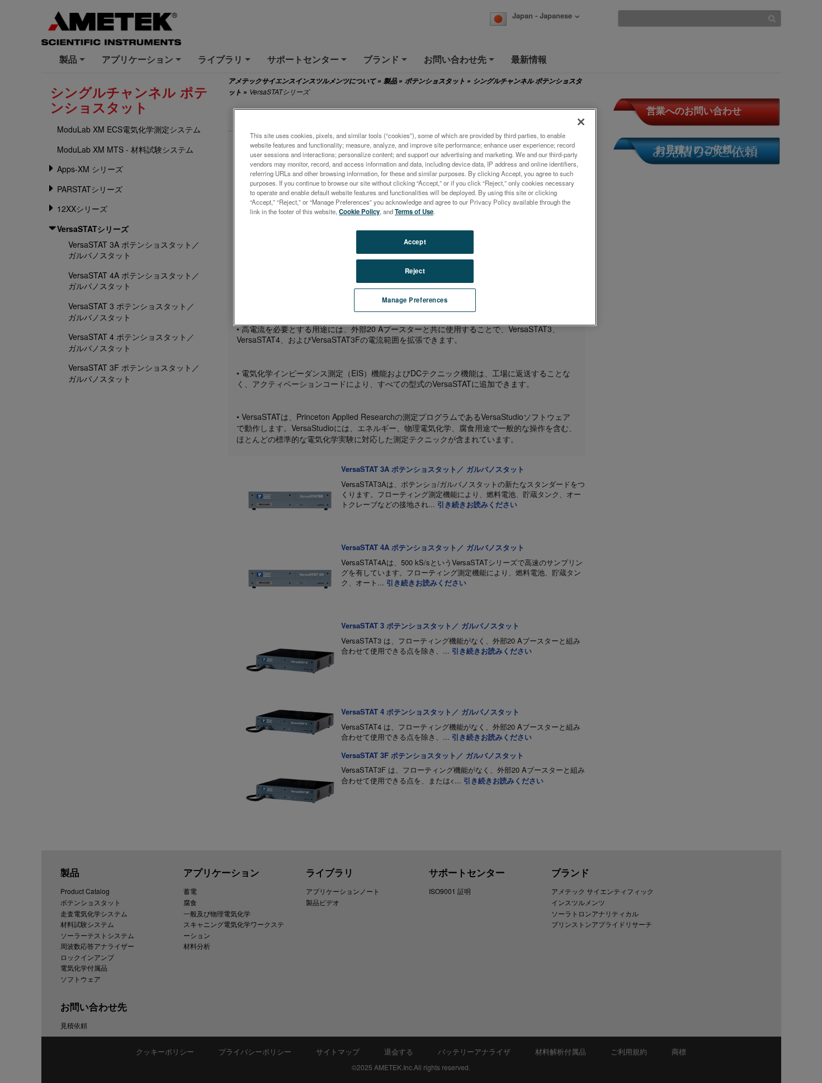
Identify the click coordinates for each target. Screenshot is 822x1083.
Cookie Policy (359, 211)
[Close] (581, 122)
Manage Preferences (414, 299)
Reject (415, 270)
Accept (415, 241)
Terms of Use (414, 211)
